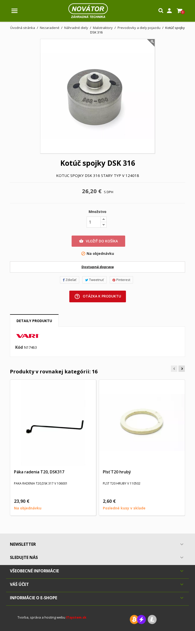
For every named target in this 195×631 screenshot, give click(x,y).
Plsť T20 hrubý (117, 472)
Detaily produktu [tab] (34, 320)
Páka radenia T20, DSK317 (39, 472)
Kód (19, 347)
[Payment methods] (143, 619)
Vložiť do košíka (98, 241)
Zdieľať (71, 279)
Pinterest (123, 279)
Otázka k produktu (97, 296)
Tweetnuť (96, 279)
